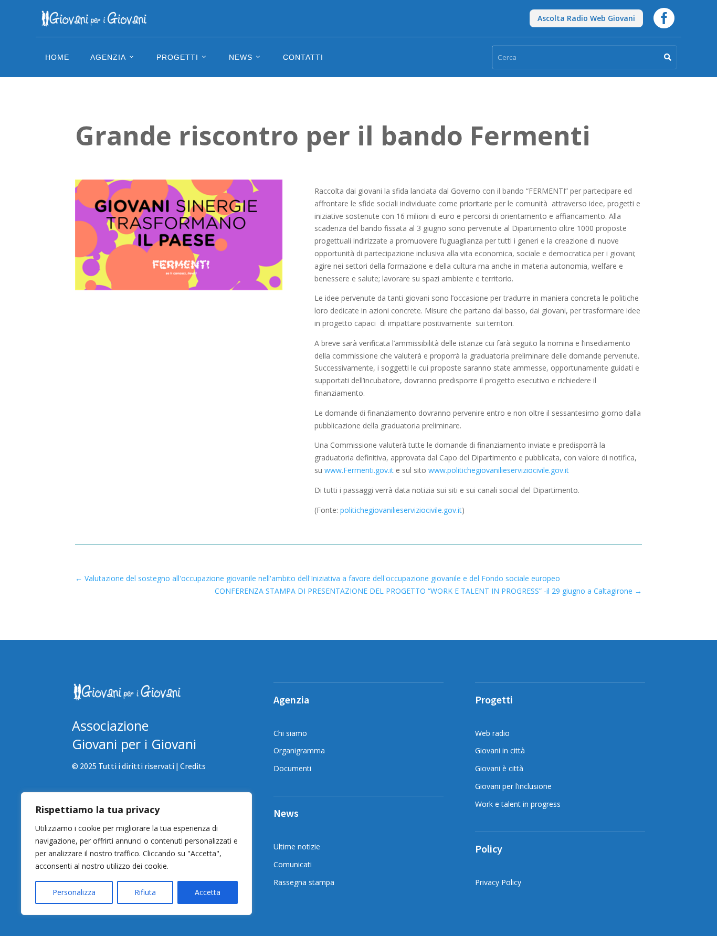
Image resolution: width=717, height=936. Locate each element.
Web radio (492, 733)
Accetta (207, 892)
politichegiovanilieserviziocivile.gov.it (401, 510)
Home (57, 57)
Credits (193, 766)
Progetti (177, 57)
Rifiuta (145, 892)
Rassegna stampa (303, 882)
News (240, 57)
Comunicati (292, 864)
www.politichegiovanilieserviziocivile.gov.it (498, 470)
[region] (136, 853)
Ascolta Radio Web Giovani (586, 18)
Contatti (303, 57)
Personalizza (74, 892)
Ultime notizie (296, 846)
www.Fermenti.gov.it (359, 470)
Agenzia (108, 57)
